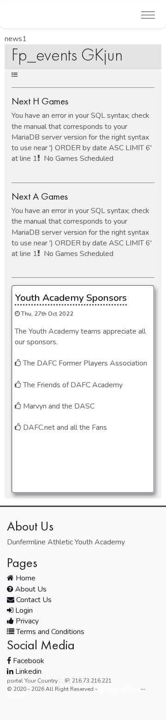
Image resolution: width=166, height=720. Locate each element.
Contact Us (33, 600)
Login (23, 610)
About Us (30, 589)
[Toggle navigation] (148, 15)
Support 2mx (121, 689)
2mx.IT (15, 697)
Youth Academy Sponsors (71, 297)
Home (25, 578)
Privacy (26, 621)
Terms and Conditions (49, 632)
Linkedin (27, 671)
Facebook (27, 661)
